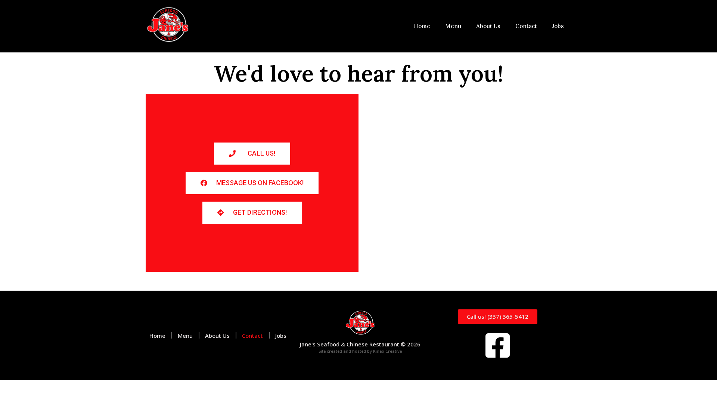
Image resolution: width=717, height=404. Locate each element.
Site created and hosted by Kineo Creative (360, 351)
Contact (526, 26)
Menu (453, 26)
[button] (252, 154)
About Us (488, 26)
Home (422, 26)
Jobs (558, 26)
